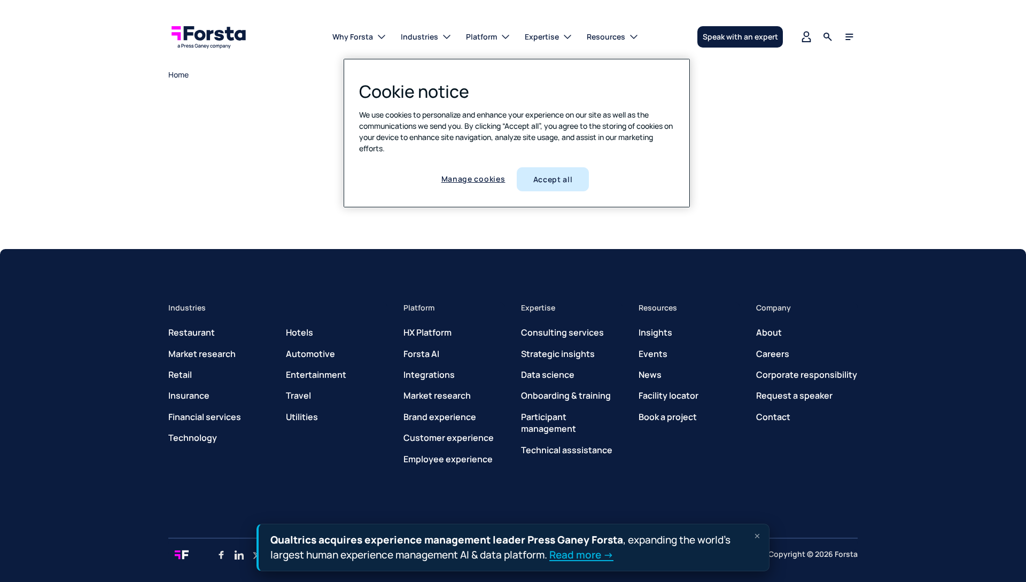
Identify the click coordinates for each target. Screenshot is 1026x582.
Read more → (581, 554)
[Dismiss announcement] (757, 536)
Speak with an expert (740, 37)
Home (178, 74)
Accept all (553, 179)
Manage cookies (473, 179)
